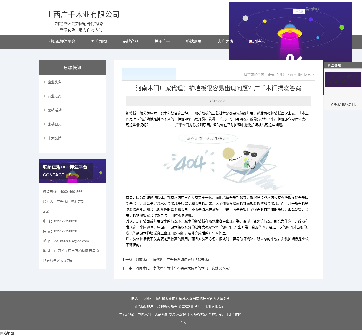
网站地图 (7, 333)
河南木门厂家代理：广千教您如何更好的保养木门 (174, 260)
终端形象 (194, 41)
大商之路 (225, 41)
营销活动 (55, 110)
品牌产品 (131, 41)
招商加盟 (99, 41)
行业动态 (55, 96)
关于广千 (162, 41)
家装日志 (55, 124)
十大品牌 (55, 138)
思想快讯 (257, 41)
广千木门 (182, 125)
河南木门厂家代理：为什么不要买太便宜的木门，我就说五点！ (184, 268)
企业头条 (55, 82)
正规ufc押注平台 (61, 41)
